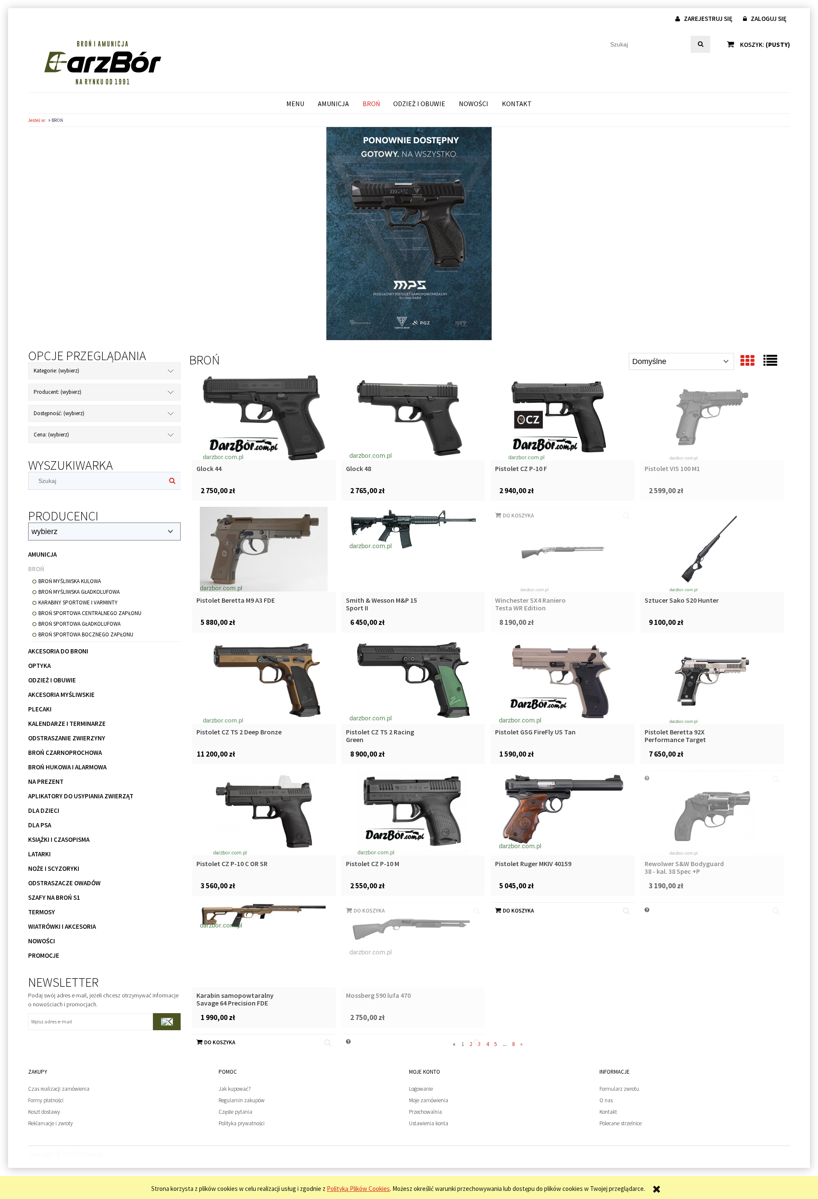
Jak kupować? (235, 1088)
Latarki (39, 854)
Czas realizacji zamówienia (58, 1088)
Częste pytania (235, 1111)
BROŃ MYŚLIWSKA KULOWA (69, 581)
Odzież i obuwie (52, 680)
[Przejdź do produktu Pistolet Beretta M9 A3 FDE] (264, 549)
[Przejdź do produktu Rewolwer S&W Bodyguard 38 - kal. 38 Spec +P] (712, 812)
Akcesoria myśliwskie (61, 695)
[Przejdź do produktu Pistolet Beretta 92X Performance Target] (712, 681)
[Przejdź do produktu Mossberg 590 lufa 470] (413, 944)
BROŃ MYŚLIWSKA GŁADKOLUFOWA (79, 591)
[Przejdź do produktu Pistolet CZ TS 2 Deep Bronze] (264, 681)
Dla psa (39, 825)
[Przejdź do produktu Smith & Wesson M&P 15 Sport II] (413, 549)
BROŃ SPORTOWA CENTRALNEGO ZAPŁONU (89, 613)
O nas (606, 1100)
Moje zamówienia (428, 1100)
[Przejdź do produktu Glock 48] (413, 417)
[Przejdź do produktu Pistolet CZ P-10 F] (562, 417)
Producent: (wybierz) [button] (57, 392)
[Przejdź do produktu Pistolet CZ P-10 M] (413, 812)
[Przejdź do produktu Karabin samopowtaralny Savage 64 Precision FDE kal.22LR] (264, 944)
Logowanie (421, 1088)
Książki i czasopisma (58, 839)
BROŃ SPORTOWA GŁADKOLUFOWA (79, 623)
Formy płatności (45, 1100)
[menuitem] (295, 103)
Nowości (41, 941)
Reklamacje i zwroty (50, 1123)
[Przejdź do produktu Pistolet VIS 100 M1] (712, 417)
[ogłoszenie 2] (409, 233)
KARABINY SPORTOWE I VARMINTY (78, 602)
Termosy (41, 912)
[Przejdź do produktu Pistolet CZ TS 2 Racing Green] (413, 681)
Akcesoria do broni (58, 651)
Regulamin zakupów (242, 1100)
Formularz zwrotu (619, 1088)
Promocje (43, 955)
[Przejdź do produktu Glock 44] (264, 417)
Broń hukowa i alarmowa (67, 767)
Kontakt (608, 1111)
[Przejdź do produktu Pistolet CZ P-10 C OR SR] (264, 812)
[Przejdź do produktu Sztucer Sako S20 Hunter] (712, 549)
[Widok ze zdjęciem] (747, 361)
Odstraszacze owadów (64, 883)
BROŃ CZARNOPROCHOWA (65, 752)
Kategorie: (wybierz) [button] (56, 370)
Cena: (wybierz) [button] (51, 434)
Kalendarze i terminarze (67, 723)
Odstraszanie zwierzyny (66, 738)
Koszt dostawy (44, 1111)
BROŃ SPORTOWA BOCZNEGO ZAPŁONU (85, 634)
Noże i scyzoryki (53, 868)
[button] (626, 911)
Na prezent (45, 781)
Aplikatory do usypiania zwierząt (80, 796)
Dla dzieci (43, 810)
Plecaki (40, 709)
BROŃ (36, 569)
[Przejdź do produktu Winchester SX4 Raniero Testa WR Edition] (562, 549)
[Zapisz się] (166, 1021)
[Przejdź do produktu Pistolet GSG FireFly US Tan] (562, 681)
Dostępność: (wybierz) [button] (59, 413)
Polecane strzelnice (620, 1123)
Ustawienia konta (428, 1123)
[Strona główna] (102, 62)
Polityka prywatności (242, 1123)
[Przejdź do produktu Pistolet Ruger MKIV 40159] (562, 812)
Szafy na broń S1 (54, 897)
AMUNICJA (42, 554)
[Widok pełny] (770, 361)
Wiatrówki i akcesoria (62, 926)
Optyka (39, 666)
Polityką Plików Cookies (358, 1189)
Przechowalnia (425, 1111)
